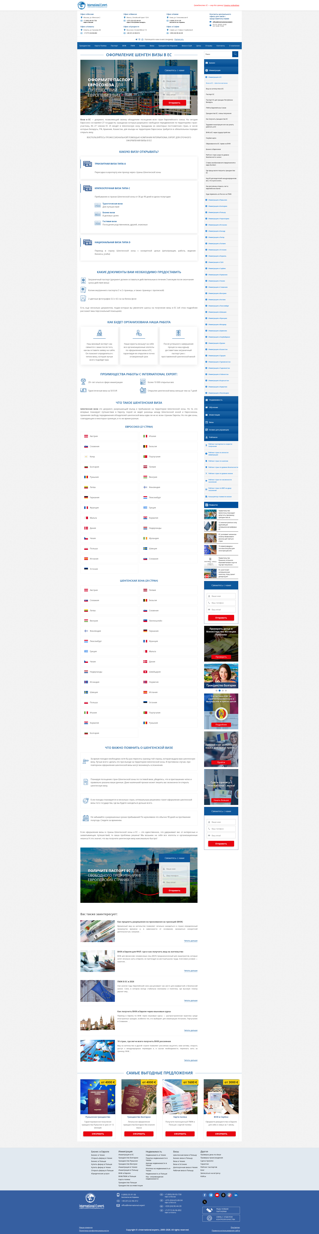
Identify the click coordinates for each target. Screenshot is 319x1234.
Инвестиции (214, 415)
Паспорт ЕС (210, 94)
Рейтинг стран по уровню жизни (220, 473)
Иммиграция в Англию (217, 300)
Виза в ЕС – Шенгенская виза (217, 83)
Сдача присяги (206, 1161)
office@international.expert (133, 1205)
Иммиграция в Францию (217, 318)
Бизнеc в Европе (100, 1151)
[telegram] (211, 1195)
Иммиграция (214, 70)
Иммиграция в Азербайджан (219, 337)
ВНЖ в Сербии (221, 1117)
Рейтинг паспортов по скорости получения (220, 445)
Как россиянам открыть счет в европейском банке (217, 187)
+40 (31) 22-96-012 (132, 33)
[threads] (223, 1195)
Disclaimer (235, 1227)
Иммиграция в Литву (216, 237)
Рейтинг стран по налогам (218, 461)
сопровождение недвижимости (154, 1178)
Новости (213, 505)
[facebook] (204, 1195)
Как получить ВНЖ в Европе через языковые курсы (144, 1011)
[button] (216, 690)
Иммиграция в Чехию (216, 281)
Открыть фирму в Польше (102, 1170)
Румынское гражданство (97, 1117)
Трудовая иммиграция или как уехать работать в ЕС (220, 126)
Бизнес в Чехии (98, 1155)
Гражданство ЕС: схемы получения (218, 113)
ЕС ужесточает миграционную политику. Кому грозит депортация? (227, 573)
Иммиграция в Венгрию (217, 293)
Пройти (221, 762)
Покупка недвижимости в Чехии (156, 1159)
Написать (179, 39)
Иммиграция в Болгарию (217, 206)
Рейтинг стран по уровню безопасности (223, 467)
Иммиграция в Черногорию (218, 219)
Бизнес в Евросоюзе (213, 149)
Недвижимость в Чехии (156, 1155)
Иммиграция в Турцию (217, 356)
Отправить (174, 102)
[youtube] (217, 1195)
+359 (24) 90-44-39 (175, 33)
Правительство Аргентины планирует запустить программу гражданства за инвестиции (227, 514)
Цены (198, 45)
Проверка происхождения (211, 1158)
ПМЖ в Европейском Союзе (216, 108)
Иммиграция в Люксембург (218, 306)
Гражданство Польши (128, 1183)
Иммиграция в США (215, 262)
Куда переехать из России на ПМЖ (218, 194)
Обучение (213, 407)
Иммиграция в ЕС (215, 77)
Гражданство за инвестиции (131, 1186)
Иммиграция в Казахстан (218, 349)
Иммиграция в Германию (217, 275)
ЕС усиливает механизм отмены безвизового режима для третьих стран (227, 537)
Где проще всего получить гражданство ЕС (220, 172)
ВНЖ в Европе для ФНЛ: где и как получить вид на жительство (150, 951)
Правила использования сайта (226, 1231)
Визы (211, 422)
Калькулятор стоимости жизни (220, 497)
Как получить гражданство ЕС (217, 119)
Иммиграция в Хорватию (217, 387)
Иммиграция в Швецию (217, 312)
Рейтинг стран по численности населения (220, 481)
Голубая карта (211, 138)
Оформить (98, 1133)
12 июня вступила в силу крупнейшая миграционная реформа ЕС (228, 525)
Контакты (221, 45)
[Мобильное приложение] (8, 617)
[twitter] (204, 1202)
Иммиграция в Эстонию (217, 250)
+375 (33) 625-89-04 (134, 21)
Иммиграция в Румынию (217, 200)
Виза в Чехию (179, 1161)
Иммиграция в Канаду (216, 231)
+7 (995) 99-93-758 (89, 21)
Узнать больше (221, 800)
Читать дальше (191, 940)
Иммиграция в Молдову (217, 324)
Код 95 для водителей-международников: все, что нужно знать (221, 179)
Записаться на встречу (210, 1173)
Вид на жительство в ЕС (215, 89)
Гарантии (204, 1164)
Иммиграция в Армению (217, 331)
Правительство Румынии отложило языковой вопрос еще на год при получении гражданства (228, 561)
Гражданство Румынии (128, 1161)
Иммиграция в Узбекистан (218, 374)
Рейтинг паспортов (208, 1167)
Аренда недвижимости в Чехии (156, 1164)
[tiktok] (229, 1195)
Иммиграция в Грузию (216, 343)
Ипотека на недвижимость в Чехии (158, 1169)
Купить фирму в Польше (101, 1164)
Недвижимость (215, 400)
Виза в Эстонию (180, 1164)
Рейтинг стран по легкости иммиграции (218, 453)
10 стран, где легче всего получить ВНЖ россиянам (144, 1041)
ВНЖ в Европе (125, 1173)
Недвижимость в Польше (156, 1174)
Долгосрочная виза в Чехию (185, 1167)
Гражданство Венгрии (128, 1164)
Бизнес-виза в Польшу (183, 1158)
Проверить (221, 657)
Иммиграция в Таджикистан (219, 368)
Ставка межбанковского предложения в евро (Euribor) (220, 164)
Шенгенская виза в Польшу (185, 1155)
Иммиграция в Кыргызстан (218, 380)
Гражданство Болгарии (139, 1117)
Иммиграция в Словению (218, 287)
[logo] (95, 5)
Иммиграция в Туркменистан (219, 362)
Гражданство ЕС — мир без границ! (216, 5)
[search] (235, 54)
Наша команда (85, 1227)
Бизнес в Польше (98, 1161)
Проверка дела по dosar (210, 1155)
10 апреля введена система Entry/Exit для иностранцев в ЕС (227, 548)
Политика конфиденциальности (94, 1231)
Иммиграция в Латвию (217, 243)
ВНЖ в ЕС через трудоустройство (218, 132)
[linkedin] (236, 1195)
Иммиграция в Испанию (217, 225)
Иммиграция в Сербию (217, 268)
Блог (202, 1170)
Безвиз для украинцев (219, 430)
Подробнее (221, 725)
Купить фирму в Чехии (101, 1167)
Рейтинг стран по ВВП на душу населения (219, 489)
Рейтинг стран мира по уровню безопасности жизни (217, 156)
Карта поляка (180, 1117)
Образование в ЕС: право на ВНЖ (218, 144)
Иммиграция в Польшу (217, 212)
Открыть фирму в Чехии (101, 1158)
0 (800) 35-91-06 (176, 21)
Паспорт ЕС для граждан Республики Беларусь (219, 101)
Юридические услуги (100, 1174)
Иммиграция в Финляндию (218, 393)
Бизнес (212, 63)
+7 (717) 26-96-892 (89, 33)
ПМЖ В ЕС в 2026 (125, 981)
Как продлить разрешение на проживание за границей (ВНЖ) (150, 921)
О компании (234, 45)
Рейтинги (213, 437)
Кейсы (203, 1176)
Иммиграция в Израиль (217, 256)
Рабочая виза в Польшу (183, 1170)
